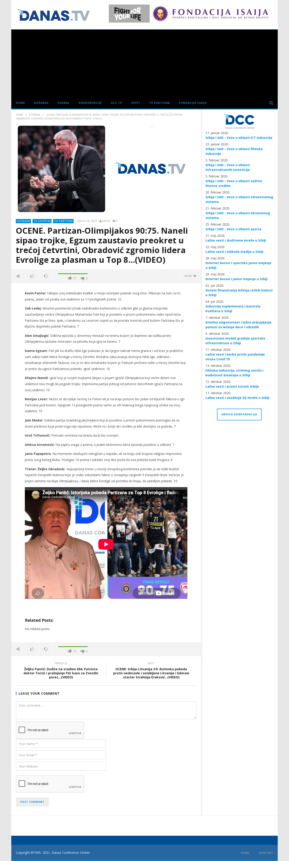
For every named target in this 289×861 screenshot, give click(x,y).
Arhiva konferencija (239, 414)
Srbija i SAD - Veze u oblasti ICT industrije (238, 137)
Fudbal (64, 103)
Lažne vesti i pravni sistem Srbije (232, 386)
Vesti (135, 103)
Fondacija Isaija (192, 103)
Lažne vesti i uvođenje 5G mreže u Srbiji (237, 398)
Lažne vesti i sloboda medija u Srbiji (234, 251)
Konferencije (90, 103)
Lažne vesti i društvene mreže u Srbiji (235, 240)
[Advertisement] (144, 63)
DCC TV (116, 103)
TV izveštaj (42, 221)
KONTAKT (266, 852)
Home (20, 103)
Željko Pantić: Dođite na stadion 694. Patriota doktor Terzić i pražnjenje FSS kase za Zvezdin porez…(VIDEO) (60, 671)
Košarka (41, 103)
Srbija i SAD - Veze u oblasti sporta (233, 229)
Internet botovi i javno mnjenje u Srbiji (236, 279)
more (188, 276)
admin (106, 221)
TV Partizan (159, 103)
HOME (245, 852)
